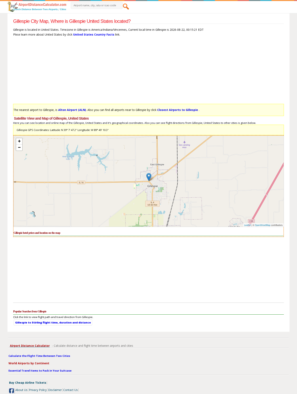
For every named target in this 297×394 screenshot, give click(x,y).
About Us (21, 390)
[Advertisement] (134, 72)
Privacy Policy (38, 390)
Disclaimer (55, 390)
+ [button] (19, 141)
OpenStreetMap (262, 224)
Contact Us (70, 390)
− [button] (19, 147)
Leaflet (247, 224)
